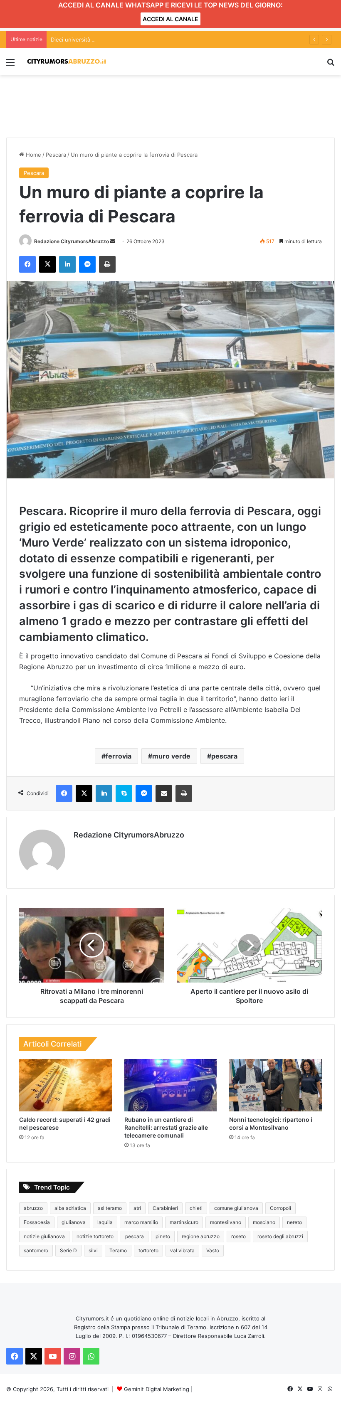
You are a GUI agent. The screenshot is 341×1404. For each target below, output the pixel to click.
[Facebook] (27, 264)
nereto (294, 1222)
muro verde (171, 756)
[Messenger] (87, 264)
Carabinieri (165, 1208)
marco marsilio (141, 1222)
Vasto (212, 1250)
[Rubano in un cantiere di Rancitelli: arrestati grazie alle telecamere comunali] (170, 1085)
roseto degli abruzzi (280, 1236)
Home (32, 154)
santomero (36, 1250)
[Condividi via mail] (164, 793)
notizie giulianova (44, 1236)
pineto (163, 1236)
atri (137, 1208)
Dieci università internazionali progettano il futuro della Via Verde (135, 39)
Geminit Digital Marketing (156, 1389)
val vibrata (182, 1250)
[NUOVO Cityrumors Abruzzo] (66, 61)
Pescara (56, 154)
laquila (105, 1222)
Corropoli (280, 1208)
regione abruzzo (201, 1236)
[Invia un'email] (112, 241)
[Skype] (124, 793)
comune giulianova (236, 1208)
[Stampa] (107, 264)
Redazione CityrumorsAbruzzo (71, 241)
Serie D (68, 1250)
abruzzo (33, 1208)
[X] (47, 264)
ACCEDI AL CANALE (170, 18)
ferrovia (118, 756)
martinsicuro (184, 1222)
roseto (238, 1236)
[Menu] (10, 65)
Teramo (118, 1250)
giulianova (74, 1222)
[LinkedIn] (67, 264)
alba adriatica (70, 1208)
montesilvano (225, 1222)
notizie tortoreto (95, 1236)
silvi (93, 1250)
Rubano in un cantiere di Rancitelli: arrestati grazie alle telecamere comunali (166, 1127)
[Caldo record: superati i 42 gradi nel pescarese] (65, 1085)
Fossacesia (37, 1222)
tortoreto (148, 1250)
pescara (224, 756)
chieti (196, 1208)
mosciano (264, 1222)
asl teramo (110, 1208)
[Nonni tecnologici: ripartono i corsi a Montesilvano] (275, 1085)
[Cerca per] (330, 65)
